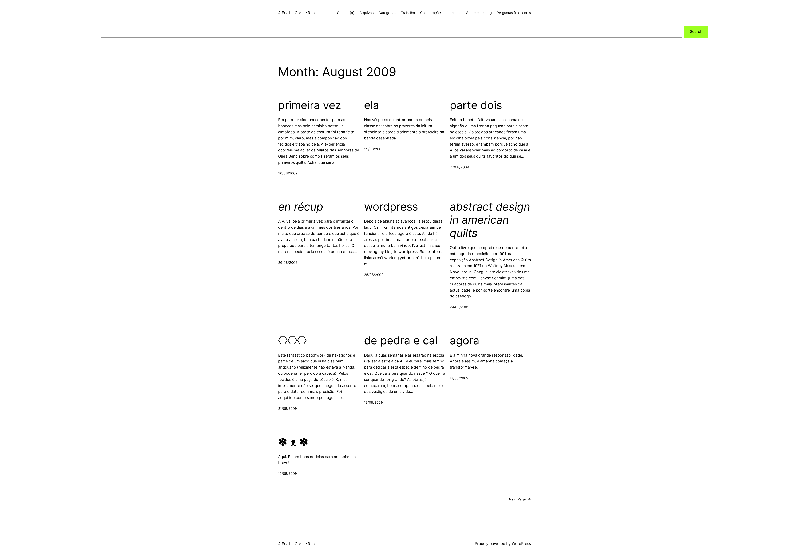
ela (371, 105)
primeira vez (309, 105)
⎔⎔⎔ (292, 340)
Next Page (520, 499)
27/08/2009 (459, 167)
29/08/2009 (373, 149)
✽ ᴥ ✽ (293, 442)
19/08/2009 (373, 402)
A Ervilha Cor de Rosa (297, 13)
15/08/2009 (287, 473)
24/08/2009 (459, 307)
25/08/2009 (373, 275)
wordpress (391, 206)
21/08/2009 (287, 408)
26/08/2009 (287, 262)
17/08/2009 (459, 378)
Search (696, 31)
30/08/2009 (287, 173)
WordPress (521, 543)
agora (464, 340)
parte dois (476, 105)
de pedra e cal (401, 340)
